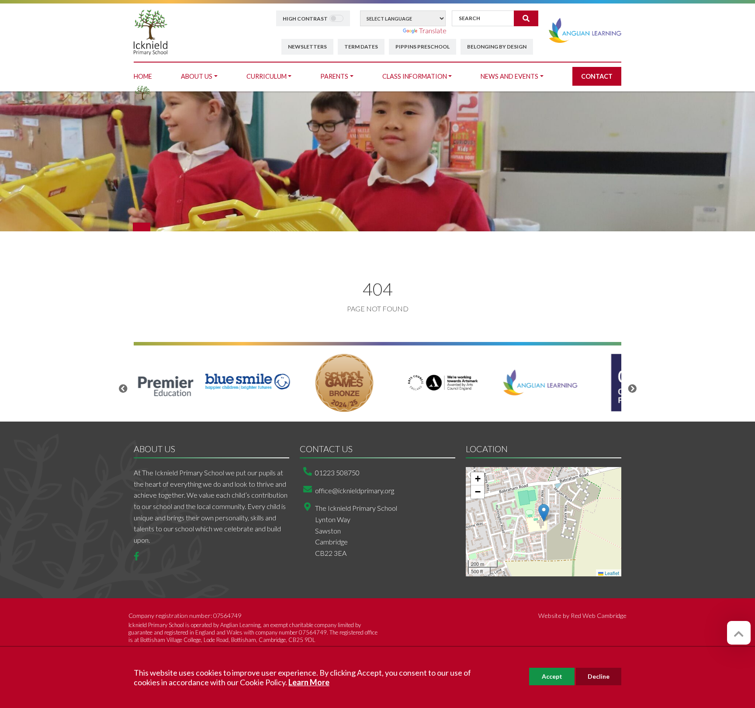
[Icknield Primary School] (150, 31)
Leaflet (611, 572)
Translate (433, 30)
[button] (543, 513)
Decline (599, 676)
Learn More (308, 682)
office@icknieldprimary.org (354, 490)
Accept (552, 676)
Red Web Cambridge (599, 615)
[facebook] (140, 556)
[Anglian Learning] (585, 29)
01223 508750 (337, 472)
